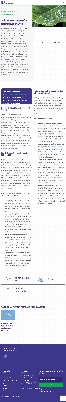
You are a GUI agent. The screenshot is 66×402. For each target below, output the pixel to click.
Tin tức (5, 388)
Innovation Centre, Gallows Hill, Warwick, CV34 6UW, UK (29, 377)
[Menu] (63, 2)
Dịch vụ (5, 375)
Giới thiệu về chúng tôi (10, 378)
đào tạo (5, 385)
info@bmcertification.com (17, 94)
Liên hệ (5, 391)
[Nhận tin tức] (51, 385)
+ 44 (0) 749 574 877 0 (29, 384)
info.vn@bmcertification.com (29, 388)
